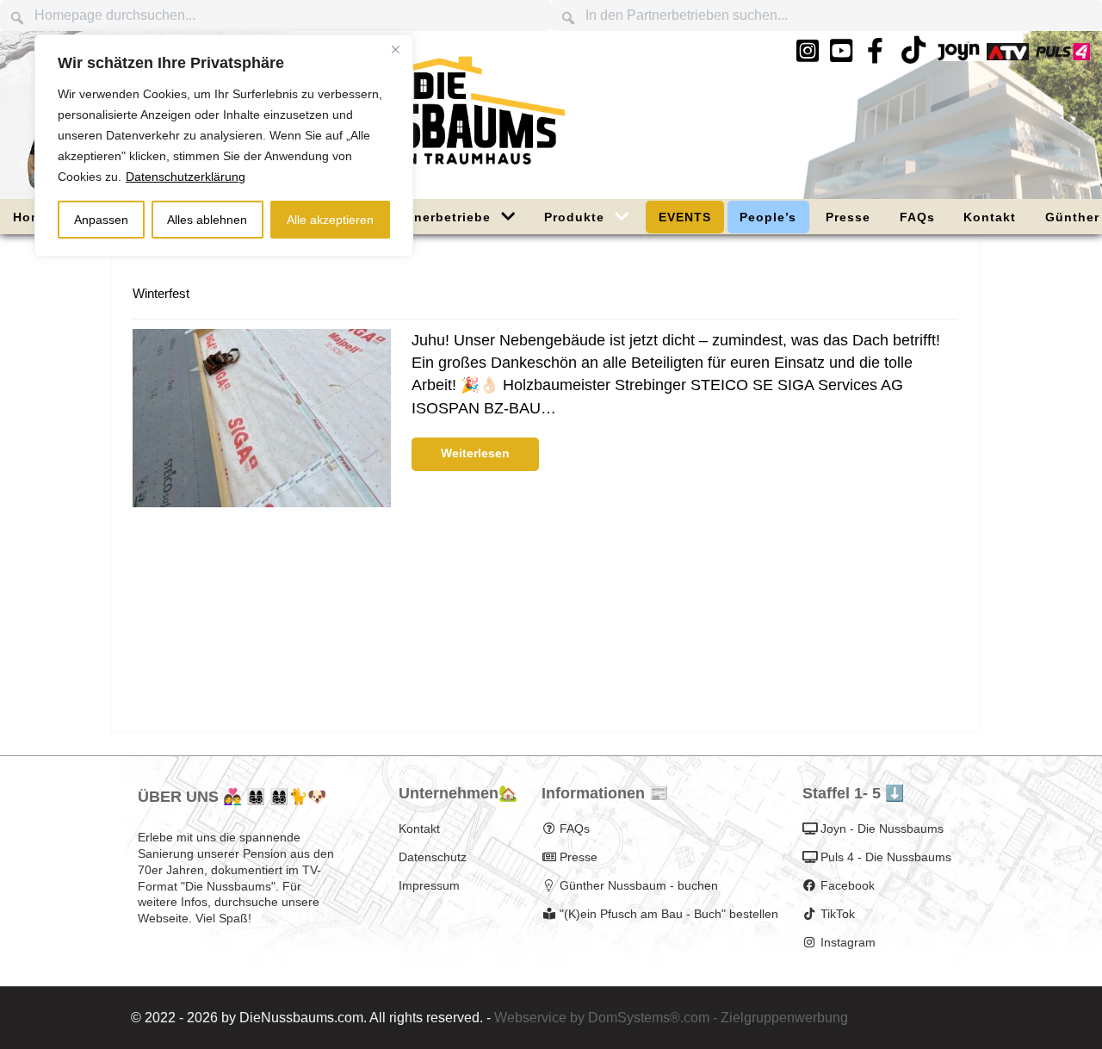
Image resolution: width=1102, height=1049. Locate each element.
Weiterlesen (475, 453)
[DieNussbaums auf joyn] (959, 51)
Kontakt (419, 828)
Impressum (429, 885)
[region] (223, 145)
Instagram (848, 942)
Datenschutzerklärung (185, 176)
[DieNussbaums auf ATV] (1008, 51)
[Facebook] (875, 51)
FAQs (575, 828)
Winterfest (161, 293)
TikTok (837, 914)
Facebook (847, 885)
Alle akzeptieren (330, 220)
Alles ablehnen (207, 220)
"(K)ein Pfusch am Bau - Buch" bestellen (669, 914)
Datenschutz (433, 857)
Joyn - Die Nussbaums (882, 828)
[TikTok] (913, 55)
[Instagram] (807, 51)
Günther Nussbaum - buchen (639, 885)
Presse (578, 857)
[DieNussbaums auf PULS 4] (1063, 51)
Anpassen (101, 220)
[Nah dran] (395, 49)
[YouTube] (842, 51)
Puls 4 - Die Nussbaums (885, 857)
